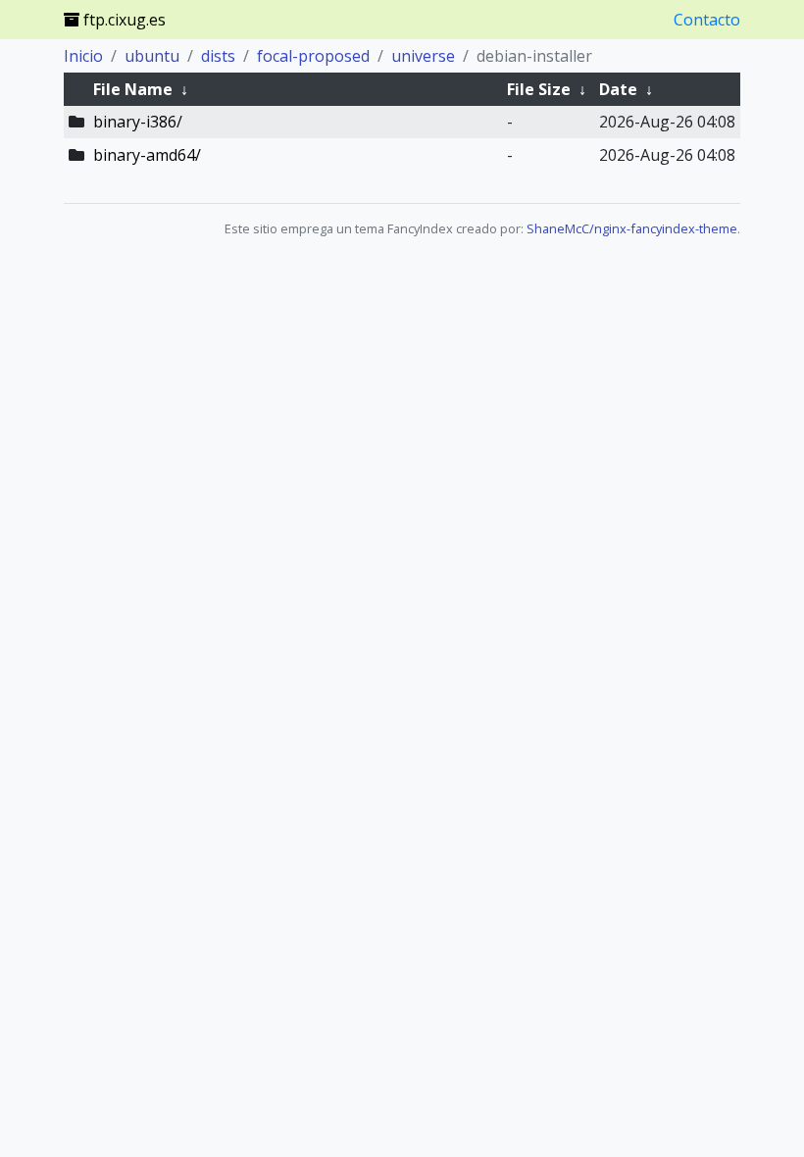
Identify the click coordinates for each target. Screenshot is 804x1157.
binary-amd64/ (147, 155)
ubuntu (152, 56)
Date (618, 89)
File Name (133, 89)
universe (423, 56)
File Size (539, 89)
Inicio (83, 56)
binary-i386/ (137, 121)
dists (218, 56)
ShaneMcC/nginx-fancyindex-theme (632, 228)
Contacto (707, 19)
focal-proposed (313, 56)
